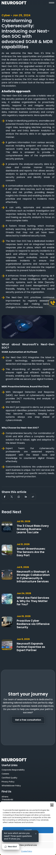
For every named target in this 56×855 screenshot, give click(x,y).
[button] (52, 804)
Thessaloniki (7, 799)
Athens (5, 796)
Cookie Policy (26, 851)
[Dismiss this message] (35, 833)
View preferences (28, 845)
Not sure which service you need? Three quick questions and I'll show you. (18, 836)
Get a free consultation (28, 719)
